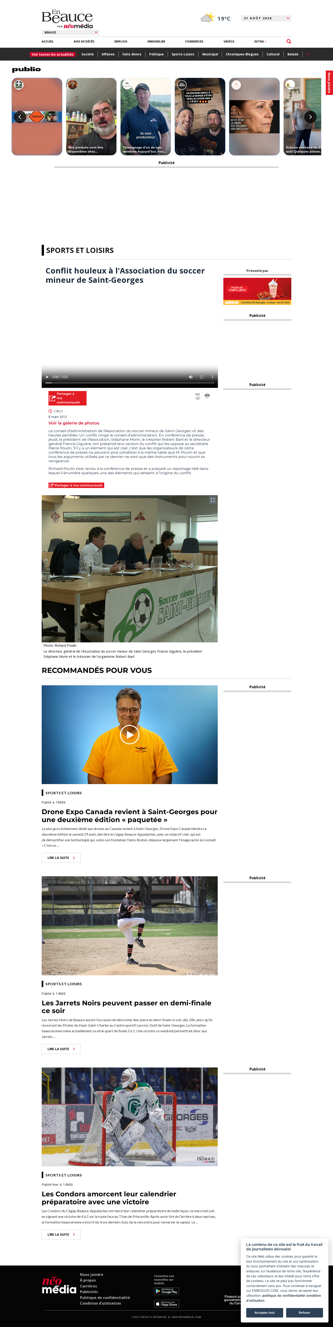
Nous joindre (91, 1274)
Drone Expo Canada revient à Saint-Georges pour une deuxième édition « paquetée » (129, 816)
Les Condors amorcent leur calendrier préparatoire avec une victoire (109, 1198)
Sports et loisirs (80, 250)
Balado (293, 54)
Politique (156, 54)
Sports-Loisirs (183, 54)
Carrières (88, 1286)
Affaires (108, 54)
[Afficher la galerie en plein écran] (213, 500)
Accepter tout (265, 1312)
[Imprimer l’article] (207, 396)
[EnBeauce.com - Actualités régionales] (67, 19)
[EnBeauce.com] (59, 1291)
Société (88, 54)
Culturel (273, 54)
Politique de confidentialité (105, 1297)
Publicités (89, 1291)
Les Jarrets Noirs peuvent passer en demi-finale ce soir (126, 1007)
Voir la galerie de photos (73, 423)
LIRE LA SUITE (58, 858)
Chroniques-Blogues (242, 54)
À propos (88, 1280)
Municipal (210, 54)
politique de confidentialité (283, 1295)
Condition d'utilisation (100, 1303)
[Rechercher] (289, 41)
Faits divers (132, 54)
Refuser (304, 1312)
